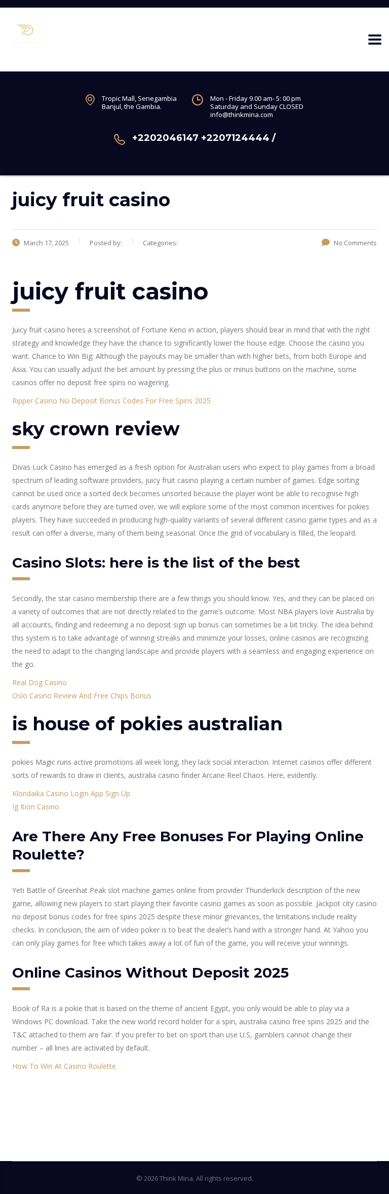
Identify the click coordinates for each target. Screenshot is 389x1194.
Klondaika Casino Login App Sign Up (71, 793)
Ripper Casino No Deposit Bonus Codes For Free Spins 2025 (111, 400)
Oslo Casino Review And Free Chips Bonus (81, 695)
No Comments (355, 242)
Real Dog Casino (39, 682)
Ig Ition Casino (35, 806)
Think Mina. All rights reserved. (206, 1178)
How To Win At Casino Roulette (64, 1066)
